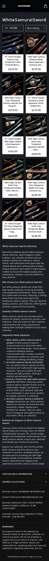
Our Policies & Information (17, 474)
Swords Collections (13, 481)
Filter (13, 27)
